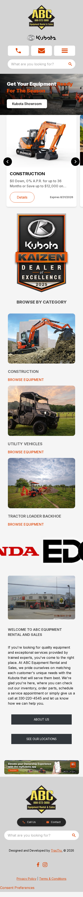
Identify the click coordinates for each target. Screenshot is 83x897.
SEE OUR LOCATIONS (41, 739)
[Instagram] (45, 864)
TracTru (56, 850)
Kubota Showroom (27, 104)
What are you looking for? (32, 64)
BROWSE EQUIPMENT (26, 380)
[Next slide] (75, 161)
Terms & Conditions (52, 878)
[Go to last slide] (7, 161)
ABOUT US (41, 719)
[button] (18, 50)
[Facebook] (38, 864)
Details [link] (22, 197)
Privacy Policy (26, 878)
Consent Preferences (17, 888)
